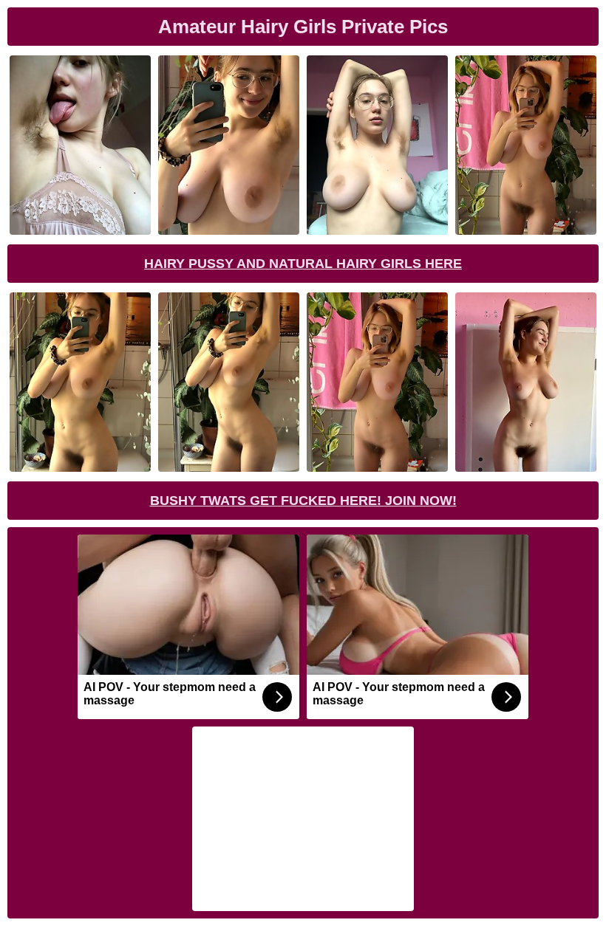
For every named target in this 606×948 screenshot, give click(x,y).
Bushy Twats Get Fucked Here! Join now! (303, 500)
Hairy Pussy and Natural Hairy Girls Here (303, 263)
